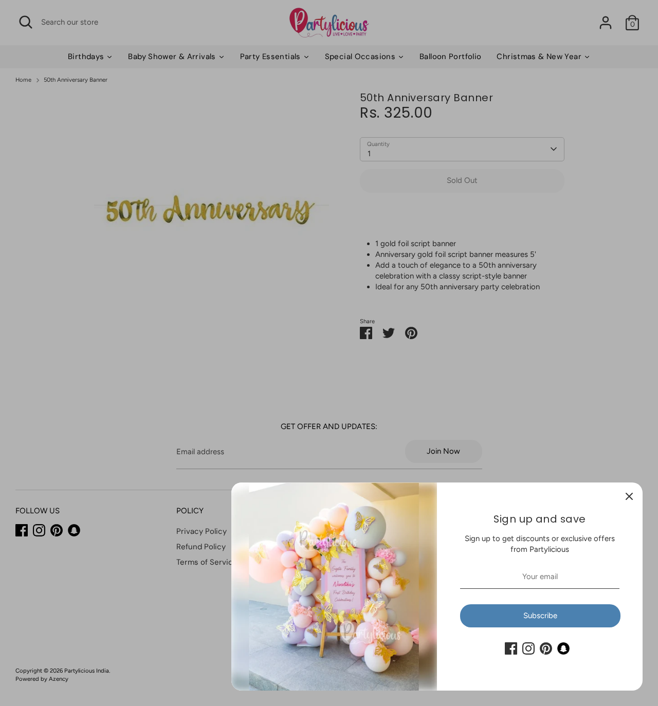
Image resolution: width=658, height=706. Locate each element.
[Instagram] (528, 648)
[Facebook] (511, 648)
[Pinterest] (546, 648)
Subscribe (540, 615)
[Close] (629, 496)
